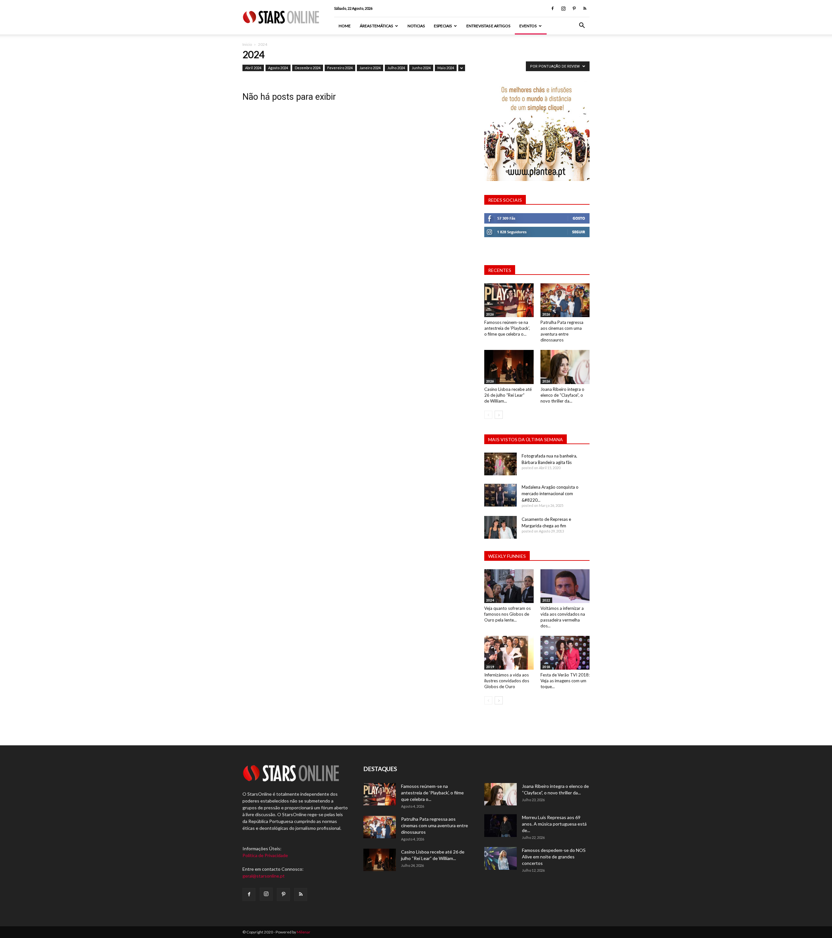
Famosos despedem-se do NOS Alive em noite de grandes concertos (554, 856)
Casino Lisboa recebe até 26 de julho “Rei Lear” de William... (508, 395)
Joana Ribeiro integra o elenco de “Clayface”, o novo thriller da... (562, 395)
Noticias (416, 25)
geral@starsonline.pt (263, 876)
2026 (490, 314)
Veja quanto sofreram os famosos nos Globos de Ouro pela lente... (507, 614)
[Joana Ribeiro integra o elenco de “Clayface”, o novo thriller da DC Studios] (565, 367)
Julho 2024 (396, 68)
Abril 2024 (253, 68)
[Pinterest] (574, 8)
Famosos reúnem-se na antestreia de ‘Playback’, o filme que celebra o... (507, 328)
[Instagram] (563, 8)
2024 (490, 600)
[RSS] (585, 8)
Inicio (247, 44)
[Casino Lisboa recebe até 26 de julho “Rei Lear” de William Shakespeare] (509, 367)
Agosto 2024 (278, 68)
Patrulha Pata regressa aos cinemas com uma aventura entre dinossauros (434, 825)
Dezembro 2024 (307, 68)
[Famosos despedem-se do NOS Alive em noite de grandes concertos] (500, 858)
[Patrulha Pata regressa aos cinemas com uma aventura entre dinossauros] (565, 300)
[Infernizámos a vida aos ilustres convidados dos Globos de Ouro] (509, 653)
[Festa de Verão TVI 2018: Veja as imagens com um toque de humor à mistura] (565, 653)
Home (345, 25)
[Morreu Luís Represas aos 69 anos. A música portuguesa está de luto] (500, 825)
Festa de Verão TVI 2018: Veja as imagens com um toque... (565, 680)
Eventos (528, 25)
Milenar (303, 932)
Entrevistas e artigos (488, 25)
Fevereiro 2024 (340, 68)
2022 (546, 600)
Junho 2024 (421, 68)
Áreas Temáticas (376, 25)
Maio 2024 (445, 68)
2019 (490, 667)
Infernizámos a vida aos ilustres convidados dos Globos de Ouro (506, 680)
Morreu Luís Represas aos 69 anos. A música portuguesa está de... (554, 824)
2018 (546, 667)
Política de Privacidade (265, 855)
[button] (582, 26)
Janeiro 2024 (370, 68)
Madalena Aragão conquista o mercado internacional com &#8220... (550, 493)
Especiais (443, 25)
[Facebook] (552, 8)
